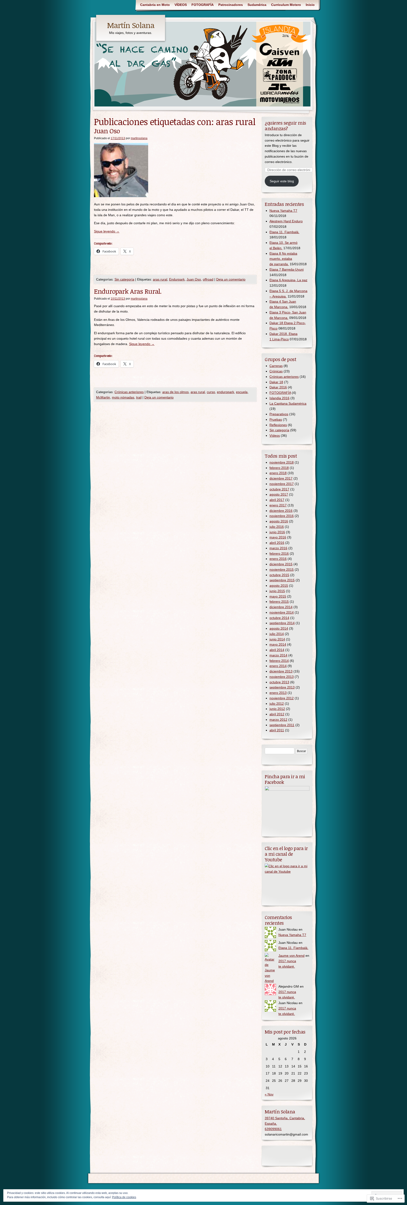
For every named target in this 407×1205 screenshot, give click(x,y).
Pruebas (275, 419)
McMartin (103, 397)
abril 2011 (276, 730)
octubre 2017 (279, 489)
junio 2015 (277, 591)
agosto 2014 (278, 628)
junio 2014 (277, 639)
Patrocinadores (230, 5)
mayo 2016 (277, 537)
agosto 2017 (278, 494)
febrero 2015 (279, 601)
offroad (208, 279)
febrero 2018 (279, 468)
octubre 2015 (279, 575)
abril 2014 (276, 650)
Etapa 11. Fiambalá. (284, 232)
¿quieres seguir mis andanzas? (285, 125)
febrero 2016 (279, 553)
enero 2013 (278, 693)
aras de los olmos (175, 392)
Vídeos (274, 435)
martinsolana (139, 138)
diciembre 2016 (281, 511)
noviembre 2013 (281, 677)
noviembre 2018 (281, 462)
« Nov (269, 1094)
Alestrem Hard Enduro (286, 221)
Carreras (276, 366)
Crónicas (276, 371)
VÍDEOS (181, 5)
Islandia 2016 (279, 398)
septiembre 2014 (282, 623)
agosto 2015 (278, 585)
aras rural (160, 279)
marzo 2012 (278, 719)
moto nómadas (123, 397)
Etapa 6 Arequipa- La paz (288, 280)
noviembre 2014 (281, 612)
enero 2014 (278, 666)
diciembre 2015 (281, 564)
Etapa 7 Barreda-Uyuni (286, 269)
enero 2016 (278, 559)
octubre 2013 (279, 682)
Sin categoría (124, 279)
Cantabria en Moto (155, 5)
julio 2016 (276, 527)
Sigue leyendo (106, 231)
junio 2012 (277, 709)
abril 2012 (276, 714)
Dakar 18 (276, 382)
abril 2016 (276, 543)
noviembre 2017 (281, 484)
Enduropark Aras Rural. (127, 291)
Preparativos (278, 414)
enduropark (225, 392)
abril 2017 (276, 500)
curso (211, 392)
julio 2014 (276, 634)
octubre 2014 (279, 618)
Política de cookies (124, 1197)
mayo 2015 (277, 596)
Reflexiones (278, 425)
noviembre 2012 (281, 698)
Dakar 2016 (278, 387)
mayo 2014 (277, 644)
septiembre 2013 (282, 687)
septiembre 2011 (281, 725)
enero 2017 (278, 505)
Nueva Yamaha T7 (283, 210)
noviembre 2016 (281, 516)
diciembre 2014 (281, 607)
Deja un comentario (230, 279)
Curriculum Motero (286, 5)
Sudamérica (257, 5)
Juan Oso (107, 130)
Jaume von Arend (291, 955)
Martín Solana (130, 25)
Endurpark (177, 279)
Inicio (310, 5)
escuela (242, 392)
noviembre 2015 (281, 569)
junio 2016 (277, 532)
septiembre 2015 (282, 580)
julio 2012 (276, 703)
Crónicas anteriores (129, 392)
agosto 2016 (278, 521)
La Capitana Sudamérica (287, 403)
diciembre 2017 (281, 478)
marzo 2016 (278, 548)
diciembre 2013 (281, 671)
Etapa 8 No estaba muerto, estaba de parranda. (283, 259)
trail (139, 397)
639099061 (273, 1129)
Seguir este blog (282, 181)
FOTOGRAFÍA (202, 5)
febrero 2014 (279, 661)
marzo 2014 (278, 655)
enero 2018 (278, 473)
